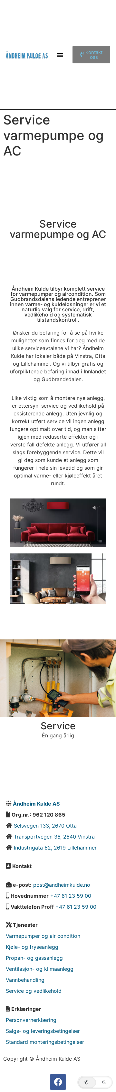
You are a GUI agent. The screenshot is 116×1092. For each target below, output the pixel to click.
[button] (60, 54)
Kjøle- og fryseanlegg (32, 947)
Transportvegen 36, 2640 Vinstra (54, 836)
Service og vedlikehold (34, 991)
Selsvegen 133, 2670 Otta (44, 825)
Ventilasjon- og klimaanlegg (39, 969)
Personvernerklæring (31, 1020)
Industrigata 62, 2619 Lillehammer (55, 847)
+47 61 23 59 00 (70, 896)
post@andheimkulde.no (61, 885)
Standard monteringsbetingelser (45, 1042)
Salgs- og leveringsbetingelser (43, 1031)
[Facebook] (58, 1082)
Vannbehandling (25, 980)
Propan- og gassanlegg (34, 958)
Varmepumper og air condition (43, 936)
